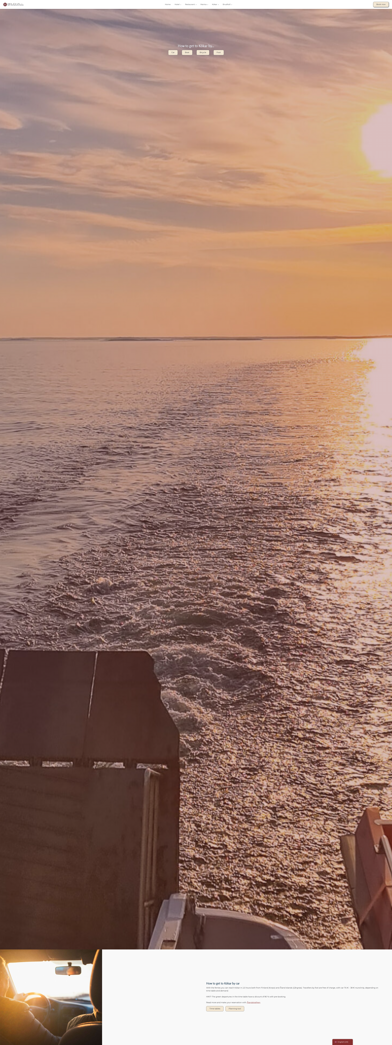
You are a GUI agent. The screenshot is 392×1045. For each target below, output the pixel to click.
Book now (381, 4)
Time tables (214, 1009)
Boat (187, 52)
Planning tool (235, 1009)
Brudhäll (227, 4)
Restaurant (190, 4)
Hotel (177, 4)
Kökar (214, 4)
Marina (203, 4)
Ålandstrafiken (253, 1002)
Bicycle (203, 52)
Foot (219, 52)
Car (173, 52)
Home (168, 4)
